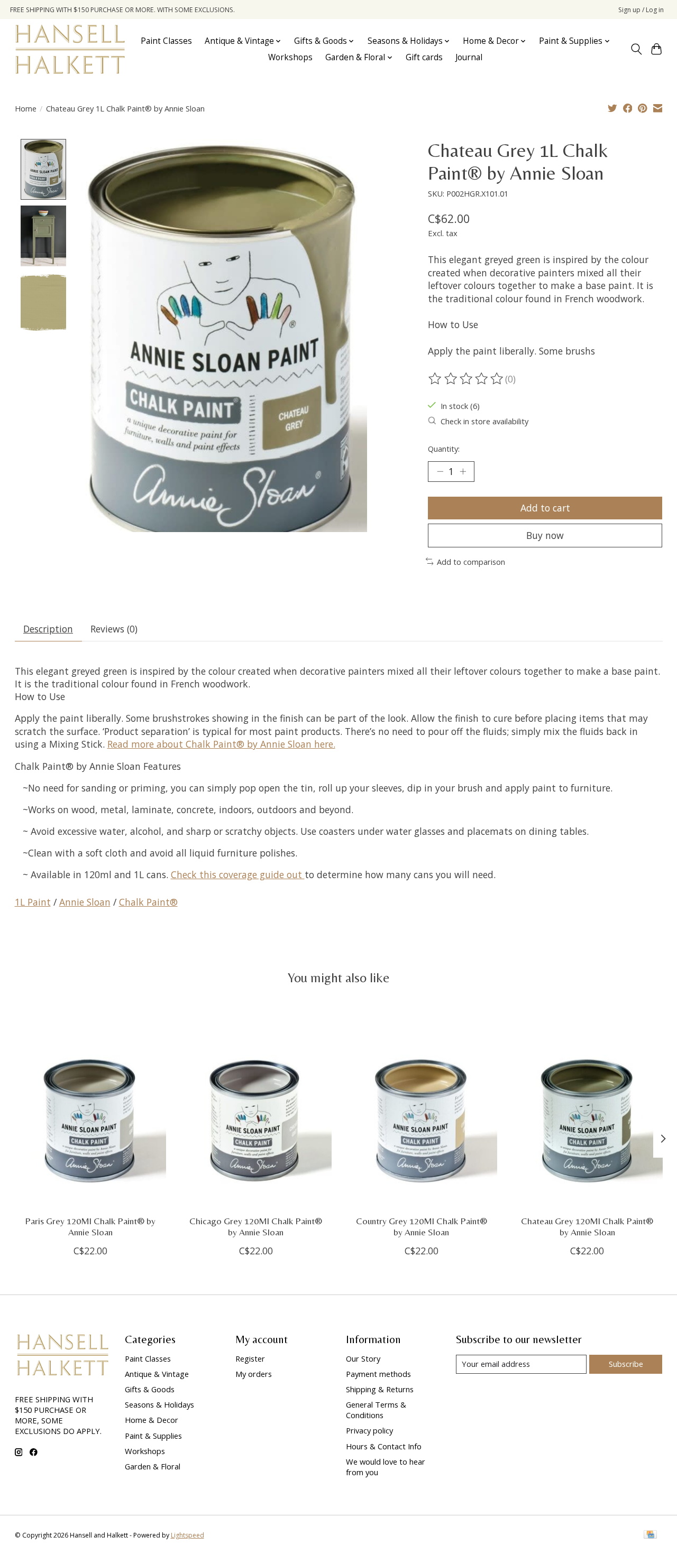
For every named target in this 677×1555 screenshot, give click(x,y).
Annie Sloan (85, 902)
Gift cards (424, 57)
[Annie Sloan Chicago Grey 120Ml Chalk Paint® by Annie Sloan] (256, 1107)
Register (250, 1358)
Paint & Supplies (153, 1435)
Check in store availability (484, 421)
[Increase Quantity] (462, 471)
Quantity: (444, 448)
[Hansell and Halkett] (70, 49)
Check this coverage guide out (238, 874)
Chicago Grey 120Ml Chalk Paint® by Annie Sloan (255, 1226)
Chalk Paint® (148, 902)
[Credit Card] (650, 1535)
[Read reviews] (466, 379)
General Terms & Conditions (376, 1409)
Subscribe (626, 1363)
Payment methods (378, 1373)
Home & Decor (151, 1419)
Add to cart (545, 507)
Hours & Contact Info (384, 1446)
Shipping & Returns (380, 1389)
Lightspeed (187, 1535)
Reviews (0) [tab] (114, 628)
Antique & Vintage (157, 1373)
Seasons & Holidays (159, 1404)
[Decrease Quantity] (440, 471)
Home (25, 108)
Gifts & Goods (150, 1389)
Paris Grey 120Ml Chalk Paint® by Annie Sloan (90, 1226)
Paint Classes (166, 40)
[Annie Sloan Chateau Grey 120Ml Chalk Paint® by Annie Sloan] (587, 1107)
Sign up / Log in (641, 9)
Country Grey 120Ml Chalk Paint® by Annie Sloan (421, 1226)
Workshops (290, 57)
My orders (253, 1373)
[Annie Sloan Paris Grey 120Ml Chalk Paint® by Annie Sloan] (90, 1107)
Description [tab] (48, 628)
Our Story (363, 1358)
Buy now (545, 535)
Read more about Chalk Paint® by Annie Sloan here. (221, 744)
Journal (468, 57)
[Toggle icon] (636, 49)
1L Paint (33, 902)
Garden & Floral (152, 1466)
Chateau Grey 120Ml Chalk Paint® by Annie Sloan (587, 1226)
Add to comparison (471, 561)
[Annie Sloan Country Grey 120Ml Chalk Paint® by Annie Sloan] (421, 1107)
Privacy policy (369, 1430)
